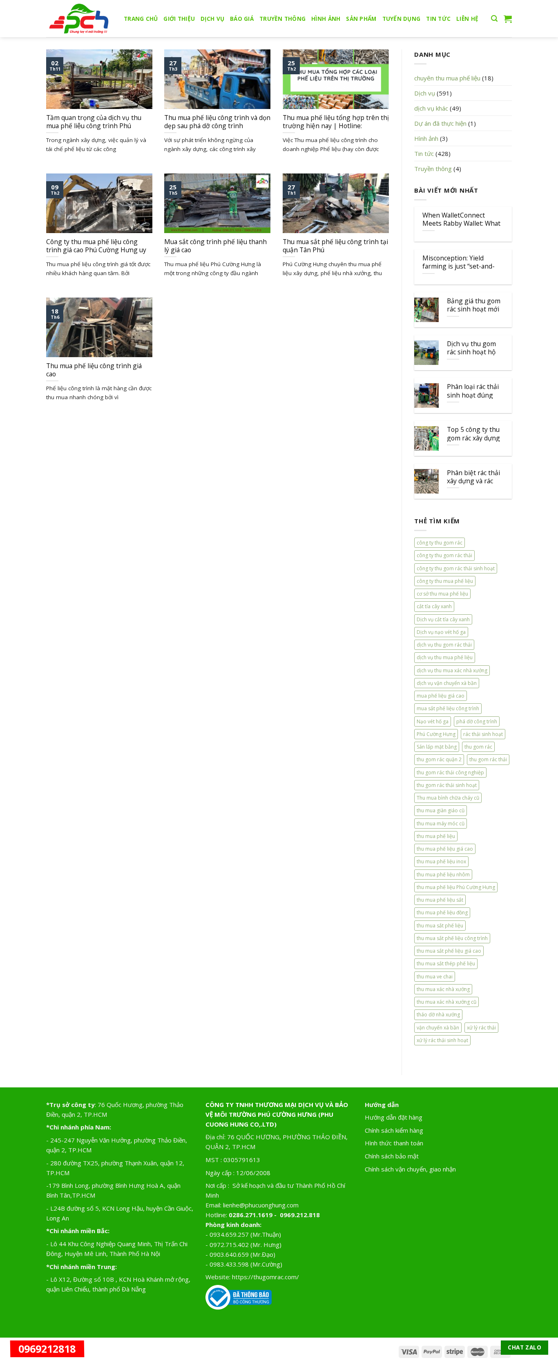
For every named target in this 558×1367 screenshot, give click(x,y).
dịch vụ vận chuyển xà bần (447, 683)
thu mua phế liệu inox (441, 861)
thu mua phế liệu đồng (442, 912)
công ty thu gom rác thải (444, 555)
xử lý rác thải (481, 1027)
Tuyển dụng (401, 18)
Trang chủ (141, 18)
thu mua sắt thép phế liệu (446, 963)
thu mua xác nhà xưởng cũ (446, 1001)
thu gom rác (478, 746)
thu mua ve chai (435, 976)
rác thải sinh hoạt (483, 734)
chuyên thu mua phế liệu (447, 78)
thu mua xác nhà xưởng (443, 989)
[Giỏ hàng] (508, 19)
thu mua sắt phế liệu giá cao (449, 950)
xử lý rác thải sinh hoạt (442, 1040)
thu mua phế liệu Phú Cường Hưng (456, 887)
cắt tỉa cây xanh (434, 606)
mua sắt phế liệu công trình (448, 708)
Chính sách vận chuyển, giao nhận (410, 1169)
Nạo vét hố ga (433, 721)
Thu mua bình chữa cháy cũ (448, 797)
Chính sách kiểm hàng (394, 1130)
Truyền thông (282, 18)
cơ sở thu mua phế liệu (442, 593)
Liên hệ (467, 18)
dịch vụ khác (431, 108)
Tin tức (438, 18)
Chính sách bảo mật (392, 1156)
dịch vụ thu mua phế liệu (445, 657)
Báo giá (242, 18)
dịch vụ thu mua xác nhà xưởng (452, 670)
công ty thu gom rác (439, 542)
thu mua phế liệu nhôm (443, 874)
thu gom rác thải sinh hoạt (447, 785)
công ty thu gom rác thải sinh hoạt (456, 568)
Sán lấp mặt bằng (437, 746)
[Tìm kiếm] (494, 19)
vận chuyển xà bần (438, 1027)
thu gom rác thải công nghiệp (450, 772)
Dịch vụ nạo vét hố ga (441, 632)
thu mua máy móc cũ (440, 823)
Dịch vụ (212, 18)
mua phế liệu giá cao (440, 695)
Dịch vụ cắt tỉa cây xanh (443, 619)
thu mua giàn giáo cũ (440, 810)
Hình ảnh (325, 18)
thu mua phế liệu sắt (440, 899)
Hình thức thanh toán (394, 1143)
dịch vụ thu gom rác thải (444, 644)
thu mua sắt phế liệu (440, 925)
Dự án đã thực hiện (440, 123)
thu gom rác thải (488, 759)
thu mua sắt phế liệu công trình (452, 938)
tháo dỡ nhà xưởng (438, 1014)
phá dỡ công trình (476, 721)
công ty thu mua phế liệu (445, 581)
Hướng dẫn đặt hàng (393, 1117)
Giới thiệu (179, 18)
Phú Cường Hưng (436, 734)
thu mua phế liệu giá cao (445, 848)
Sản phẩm (361, 18)
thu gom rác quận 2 (439, 759)
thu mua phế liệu (436, 836)
